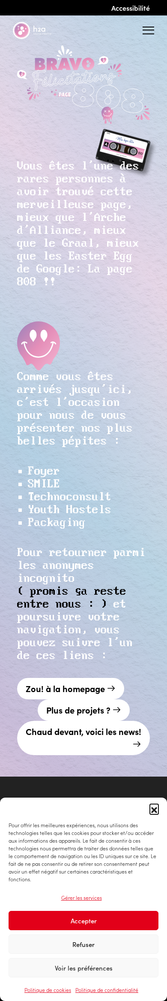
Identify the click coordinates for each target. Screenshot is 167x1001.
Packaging (57, 522)
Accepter (84, 920)
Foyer (44, 471)
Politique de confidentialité (106, 989)
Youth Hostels (69, 510)
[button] (154, 808)
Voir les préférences (84, 967)
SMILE (44, 484)
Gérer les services (81, 897)
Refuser (83, 944)
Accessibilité (130, 7)
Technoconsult (69, 497)
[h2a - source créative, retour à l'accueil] (39, 30)
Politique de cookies (47, 989)
